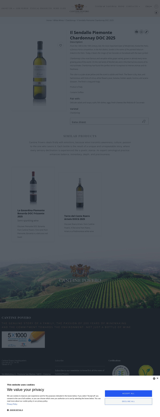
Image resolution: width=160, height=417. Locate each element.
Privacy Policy (12, 404)
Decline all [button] (128, 401)
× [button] (157, 378)
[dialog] (80, 396)
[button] (54, 410)
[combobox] (154, 378)
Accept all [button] (128, 393)
